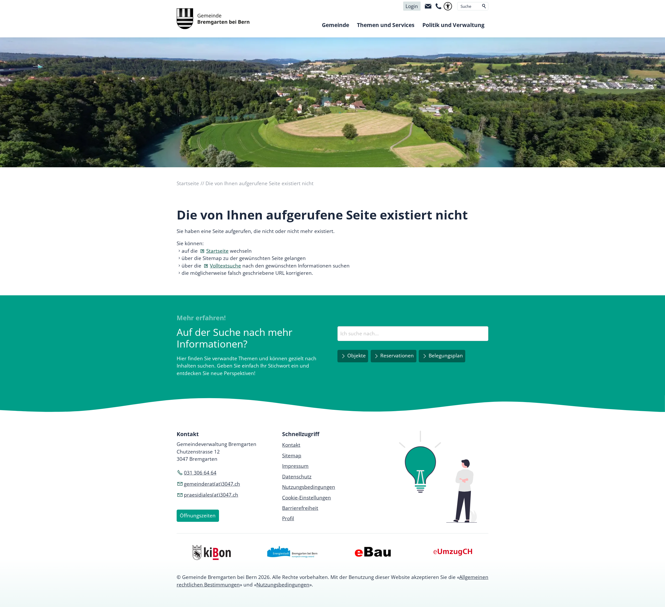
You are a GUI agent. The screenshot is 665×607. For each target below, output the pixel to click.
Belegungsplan (446, 355)
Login (411, 6)
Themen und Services (385, 25)
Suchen (484, 6)
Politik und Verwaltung (453, 25)
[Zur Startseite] (213, 18)
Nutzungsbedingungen (282, 584)
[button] (428, 6)
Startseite (217, 251)
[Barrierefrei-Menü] (448, 6)
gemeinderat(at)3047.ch (212, 484)
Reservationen (397, 355)
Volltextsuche (225, 265)
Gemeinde (335, 25)
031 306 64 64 (200, 472)
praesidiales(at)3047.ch (211, 494)
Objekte (356, 355)
